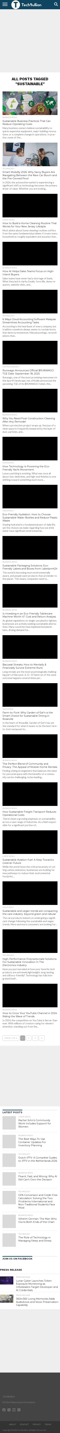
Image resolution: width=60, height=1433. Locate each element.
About (12, 1424)
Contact (24, 1424)
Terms (48, 1424)
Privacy (37, 1424)
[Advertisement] (30, 40)
